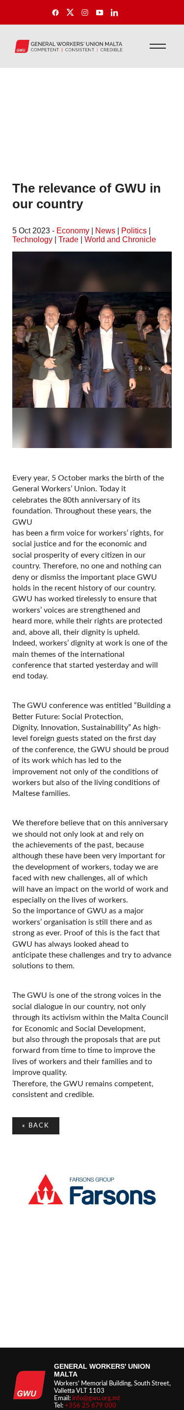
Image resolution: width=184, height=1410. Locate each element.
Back (36, 1125)
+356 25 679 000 (90, 1406)
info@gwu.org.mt (96, 1398)
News (105, 230)
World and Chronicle (120, 239)
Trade (68, 239)
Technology (32, 239)
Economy (72, 230)
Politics (134, 230)
